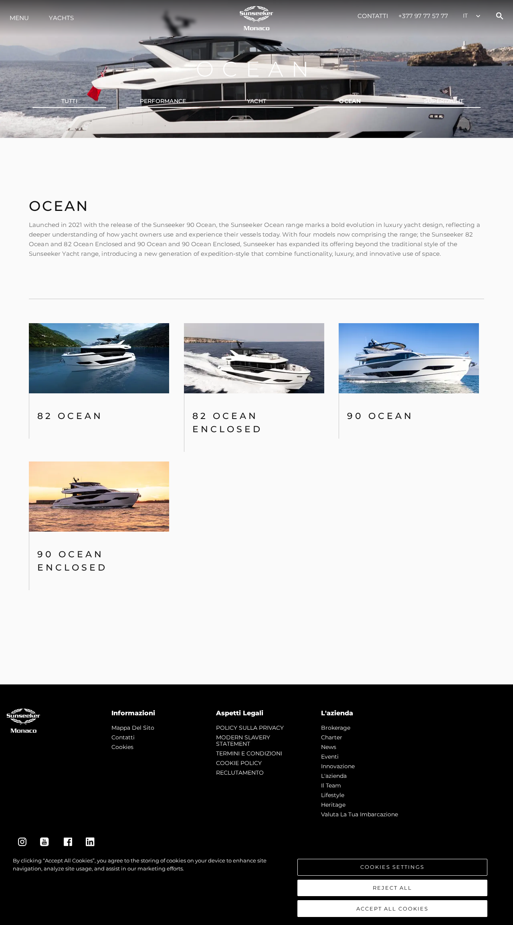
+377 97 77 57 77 (423, 16)
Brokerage (335, 727)
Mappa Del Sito (132, 727)
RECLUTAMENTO (240, 772)
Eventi (330, 756)
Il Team (331, 785)
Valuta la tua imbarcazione (359, 814)
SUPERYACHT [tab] (444, 101)
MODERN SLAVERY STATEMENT (243, 740)
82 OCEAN (70, 416)
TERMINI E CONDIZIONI (249, 753)
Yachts (61, 18)
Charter (331, 737)
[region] (256, 887)
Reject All (392, 888)
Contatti (373, 16)
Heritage (333, 804)
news (328, 747)
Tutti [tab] (69, 101)
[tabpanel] (256, 411)
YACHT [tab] (256, 101)
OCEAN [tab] (350, 101)
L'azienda (334, 775)
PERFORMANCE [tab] (163, 101)
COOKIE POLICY (239, 763)
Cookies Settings (392, 867)
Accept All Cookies (392, 908)
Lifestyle (332, 795)
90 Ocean (380, 416)
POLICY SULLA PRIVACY (250, 727)
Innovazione (338, 766)
